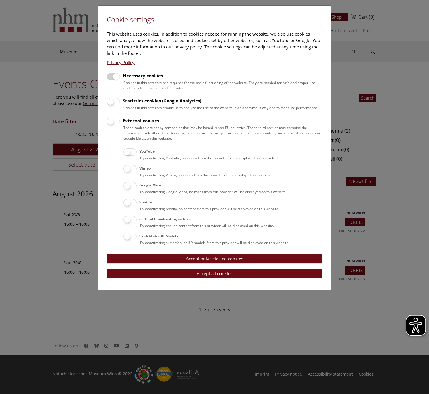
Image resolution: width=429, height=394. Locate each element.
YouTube (147, 151)
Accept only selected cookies (214, 258)
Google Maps (150, 185)
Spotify (145, 202)
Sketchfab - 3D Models (158, 235)
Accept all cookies (214, 273)
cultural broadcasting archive (165, 219)
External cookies (141, 120)
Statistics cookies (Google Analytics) (162, 101)
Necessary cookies (143, 76)
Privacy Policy (121, 62)
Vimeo (145, 168)
